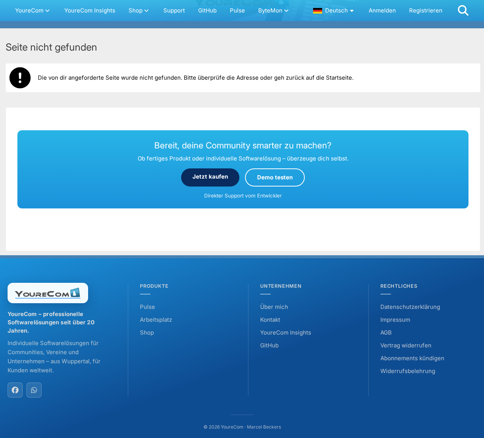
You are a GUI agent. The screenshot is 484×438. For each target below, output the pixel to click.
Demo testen (275, 177)
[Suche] (463, 10)
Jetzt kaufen (210, 176)
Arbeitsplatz (156, 319)
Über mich (274, 306)
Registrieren (425, 10)
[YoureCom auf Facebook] (15, 390)
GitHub (269, 345)
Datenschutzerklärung (410, 306)
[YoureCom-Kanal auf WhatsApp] (34, 390)
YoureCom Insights (285, 332)
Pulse (147, 306)
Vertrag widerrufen (405, 345)
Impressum (395, 319)
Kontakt (270, 319)
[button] (334, 10)
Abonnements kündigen (412, 358)
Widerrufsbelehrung (407, 371)
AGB (386, 332)
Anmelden (382, 10)
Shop (147, 332)
